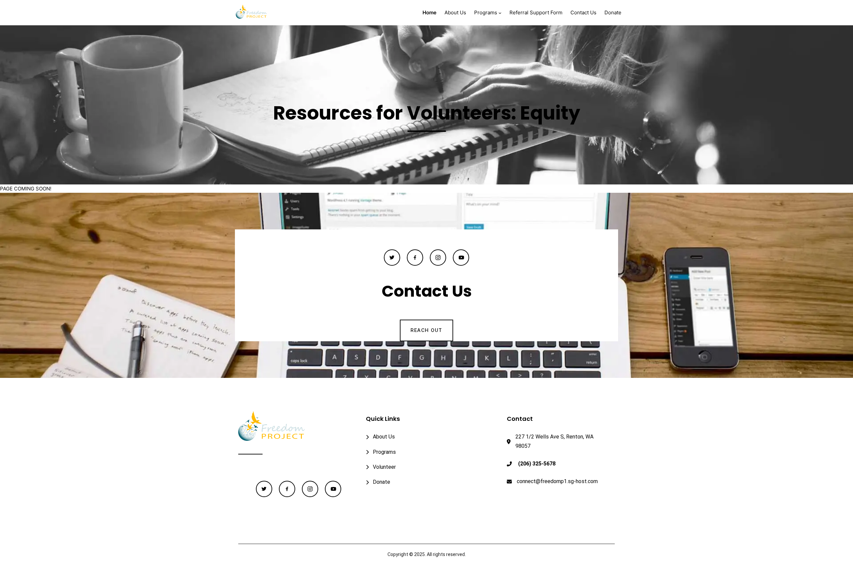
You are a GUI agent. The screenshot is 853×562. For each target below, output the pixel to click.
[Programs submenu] (499, 12)
